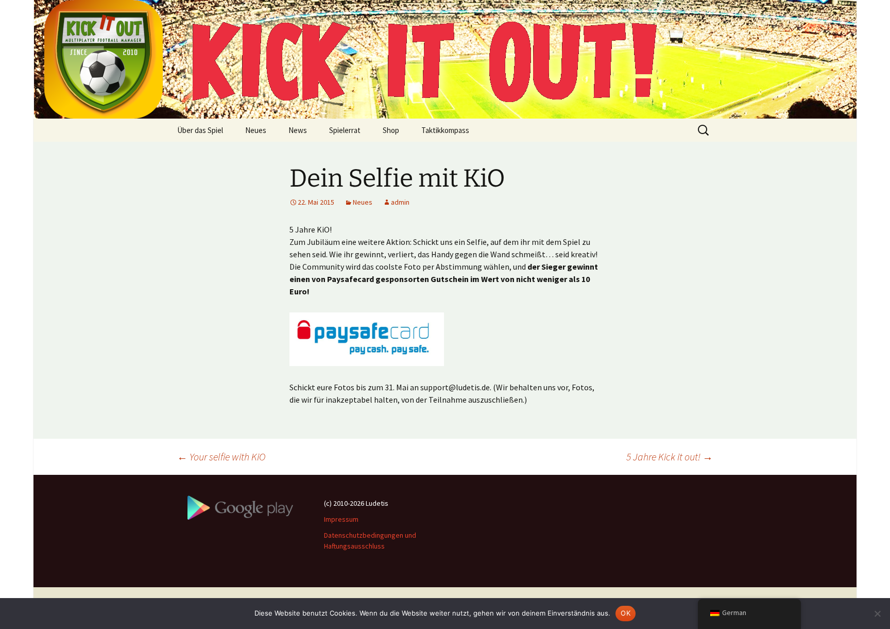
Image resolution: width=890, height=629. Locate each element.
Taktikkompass (445, 130)
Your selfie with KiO (221, 456)
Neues (255, 130)
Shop (391, 130)
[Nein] (877, 613)
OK (625, 613)
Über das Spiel (200, 130)
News (297, 130)
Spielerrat (345, 130)
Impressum (341, 519)
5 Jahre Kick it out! (669, 456)
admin (400, 202)
